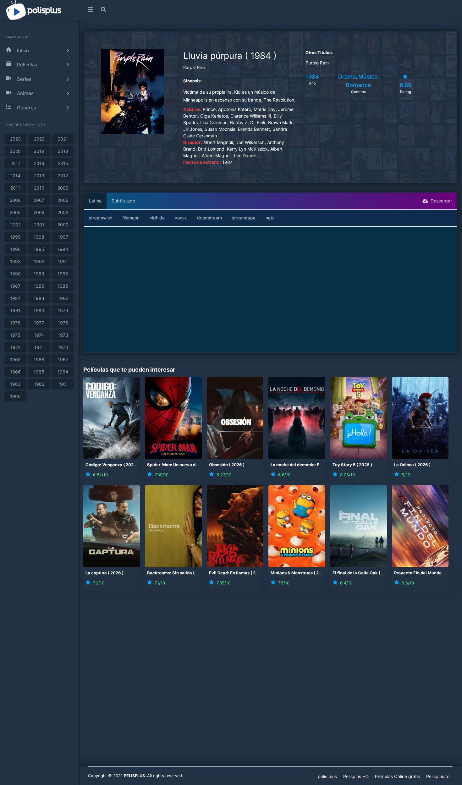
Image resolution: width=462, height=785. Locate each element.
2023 (15, 138)
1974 (39, 335)
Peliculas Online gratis (397, 776)
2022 (39, 138)
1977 (39, 322)
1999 (15, 237)
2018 (63, 151)
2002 (15, 224)
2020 (15, 151)
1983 (39, 298)
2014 (15, 175)
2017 (15, 163)
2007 (39, 200)
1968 (39, 359)
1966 (15, 371)
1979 (63, 310)
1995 (39, 249)
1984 (15, 298)
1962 (39, 384)
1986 (39, 286)
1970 (63, 347)
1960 (15, 396)
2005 (15, 212)
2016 (39, 163)
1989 (39, 273)
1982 (63, 298)
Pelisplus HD (356, 776)
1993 (15, 261)
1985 (63, 286)
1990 (15, 273)
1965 (39, 371)
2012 (63, 175)
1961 (63, 384)
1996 (15, 249)
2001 (39, 224)
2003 (63, 212)
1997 (63, 237)
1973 (63, 335)
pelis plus (327, 776)
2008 (15, 200)
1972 (15, 347)
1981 (15, 310)
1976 (63, 322)
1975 (15, 335)
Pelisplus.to (437, 776)
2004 (39, 212)
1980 (39, 310)
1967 (63, 359)
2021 (63, 138)
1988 (63, 273)
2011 (15, 188)
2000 (63, 224)
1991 (63, 261)
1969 (15, 359)
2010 (39, 188)
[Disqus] (270, 681)
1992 (39, 261)
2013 (39, 175)
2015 (63, 163)
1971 (39, 347)
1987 (15, 286)
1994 (63, 249)
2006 (63, 200)
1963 (15, 384)
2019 (39, 151)
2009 (63, 188)
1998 (39, 237)
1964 (63, 371)
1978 (15, 322)
